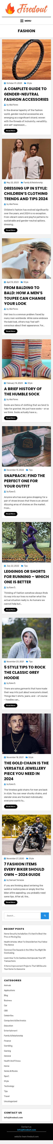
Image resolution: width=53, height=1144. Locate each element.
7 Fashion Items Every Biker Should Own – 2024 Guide (24, 869)
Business (8, 1000)
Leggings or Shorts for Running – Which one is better (26, 577)
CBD (6, 1011)
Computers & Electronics (15, 1021)
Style (29, 83)
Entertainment (10, 1031)
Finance (7, 1041)
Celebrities (8, 1016)
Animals (7, 985)
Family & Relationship (33, 183)
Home (6, 1066)
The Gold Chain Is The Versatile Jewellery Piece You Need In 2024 (26, 771)
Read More (10, 131)
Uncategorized (10, 1101)
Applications (9, 990)
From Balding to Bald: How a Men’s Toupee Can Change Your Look (25, 295)
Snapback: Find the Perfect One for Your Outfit (24, 481)
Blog (6, 995)
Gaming (7, 1051)
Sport (6, 1076)
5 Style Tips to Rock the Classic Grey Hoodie (25, 672)
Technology (9, 1086)
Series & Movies (11, 1071)
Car (5, 1005)
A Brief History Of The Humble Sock (23, 391)
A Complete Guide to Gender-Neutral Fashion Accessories (26, 94)
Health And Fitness (12, 1061)
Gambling (8, 1046)
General (7, 1056)
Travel (7, 1096)
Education (8, 1026)
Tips (31, 470)
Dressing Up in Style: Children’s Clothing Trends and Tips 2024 (26, 193)
